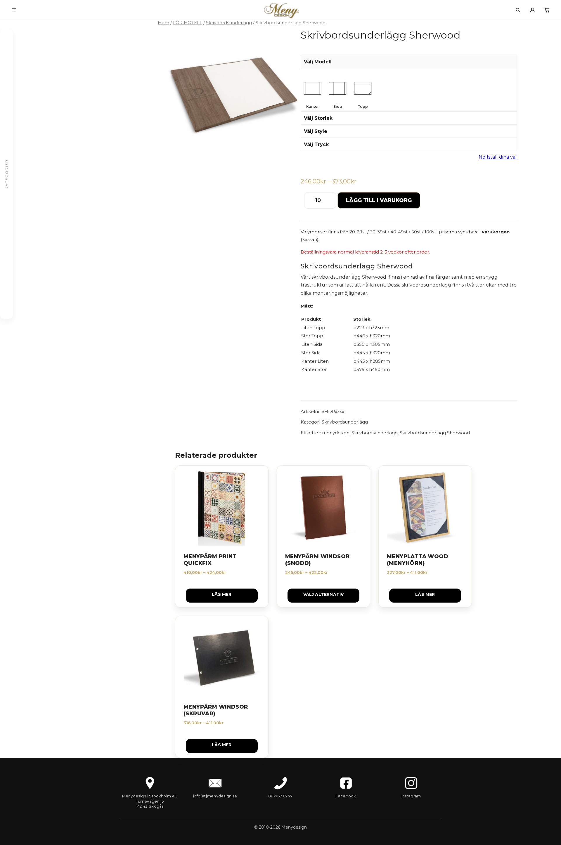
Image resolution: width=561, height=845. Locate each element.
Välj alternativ (323, 594)
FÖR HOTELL (187, 22)
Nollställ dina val (498, 157)
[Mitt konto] (532, 10)
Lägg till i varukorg (379, 200)
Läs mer (221, 594)
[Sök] (518, 10)
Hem (163, 22)
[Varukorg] (547, 10)
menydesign (335, 432)
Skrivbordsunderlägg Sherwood (435, 432)
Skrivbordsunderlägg (229, 22)
